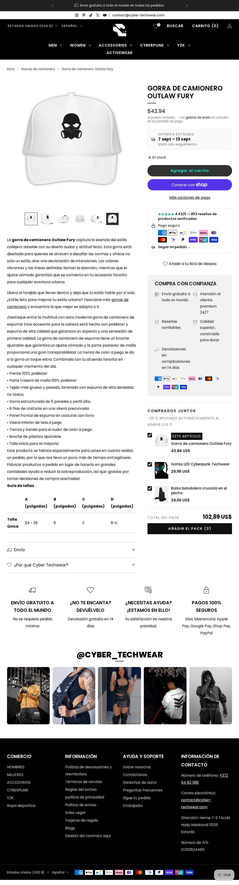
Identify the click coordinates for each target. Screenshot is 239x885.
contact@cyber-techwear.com (138, 15)
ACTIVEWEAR (119, 52)
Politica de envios (80, 804)
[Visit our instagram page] (76, 15)
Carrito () (205, 26)
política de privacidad (84, 797)
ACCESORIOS (18, 782)
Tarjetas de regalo (81, 820)
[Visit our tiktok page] (90, 15)
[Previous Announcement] (52, 6)
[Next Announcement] (187, 6)
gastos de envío (198, 117)
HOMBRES (16, 767)
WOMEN (78, 45)
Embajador (133, 805)
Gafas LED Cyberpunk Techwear (200, 464)
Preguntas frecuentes (142, 790)
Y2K (181, 45)
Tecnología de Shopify (174, 882)
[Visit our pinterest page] (83, 15)
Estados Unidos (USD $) (30, 26)
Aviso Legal (75, 812)
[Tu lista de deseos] (156, 26)
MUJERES (15, 774)
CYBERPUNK (152, 45)
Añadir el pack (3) (189, 528)
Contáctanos (135, 774)
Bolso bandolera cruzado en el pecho (199, 490)
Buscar (175, 26)
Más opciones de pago (189, 197)
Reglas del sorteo (81, 789)
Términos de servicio (83, 781)
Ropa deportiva (21, 805)
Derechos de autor (140, 782)
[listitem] (119, 5)
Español (69, 26)
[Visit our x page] (97, 15)
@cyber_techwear (119, 654)
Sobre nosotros (137, 767)
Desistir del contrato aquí (88, 835)
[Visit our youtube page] (104, 15)
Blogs (70, 828)
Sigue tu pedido (137, 797)
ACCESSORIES (113, 45)
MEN (53, 45)
